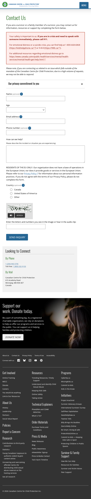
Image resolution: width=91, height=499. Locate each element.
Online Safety (37, 394)
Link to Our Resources (11, 396)
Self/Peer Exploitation (69, 411)
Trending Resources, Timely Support (43, 379)
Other (17, 197)
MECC (4, 381)
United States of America (25, 193)
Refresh (20, 215)
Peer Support (66, 472)
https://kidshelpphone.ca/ (22, 48)
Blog (33, 445)
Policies (6, 425)
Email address (12, 116)
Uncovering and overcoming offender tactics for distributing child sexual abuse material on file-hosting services (13, 467)
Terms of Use (39, 355)
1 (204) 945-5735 (11, 264)
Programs (66, 373)
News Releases (38, 441)
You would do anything (11, 392)
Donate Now (13, 337)
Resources (37, 373)
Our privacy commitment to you (23, 83)
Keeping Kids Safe (39, 390)
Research (7, 438)
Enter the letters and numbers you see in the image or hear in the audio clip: (41, 222)
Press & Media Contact (41, 456)
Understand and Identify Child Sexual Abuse (44, 385)
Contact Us (15, 355)
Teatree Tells (66, 419)
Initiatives (66, 395)
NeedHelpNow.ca (68, 415)
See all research (8, 476)
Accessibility (50, 355)
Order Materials (40, 422)
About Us (5, 355)
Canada (17, 189)
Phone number (17, 128)
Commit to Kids (67, 385)
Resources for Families (70, 465)
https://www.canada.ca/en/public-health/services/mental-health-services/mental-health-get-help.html (39, 58)
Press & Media (39, 436)
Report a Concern (11, 432)
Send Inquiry (17, 237)
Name (13, 94)
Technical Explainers (42, 404)
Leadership (6, 411)
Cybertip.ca (65, 378)
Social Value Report (10, 419)
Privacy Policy (30, 173)
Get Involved (8, 373)
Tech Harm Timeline (40, 460)
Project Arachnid (67, 400)
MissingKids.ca (67, 381)
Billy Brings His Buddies (70, 422)
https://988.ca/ (51, 48)
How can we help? (14, 139)
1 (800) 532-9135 (19, 266)
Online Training (8, 378)
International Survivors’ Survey (73, 408)
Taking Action (37, 398)
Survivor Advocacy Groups (71, 404)
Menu (84, 5)
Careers (5, 389)
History (5, 408)
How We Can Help (68, 461)
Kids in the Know (68, 389)
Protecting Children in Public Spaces (72, 444)
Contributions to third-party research (13, 444)
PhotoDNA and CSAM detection (40, 410)
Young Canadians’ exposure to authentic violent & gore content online (14, 456)
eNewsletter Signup (40, 452)
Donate (5, 385)
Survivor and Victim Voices (71, 468)
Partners (5, 415)
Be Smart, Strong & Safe (70, 430)
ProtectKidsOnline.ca (69, 433)
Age (8, 105)
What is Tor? (37, 416)
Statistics (6, 449)
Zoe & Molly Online (68, 426)
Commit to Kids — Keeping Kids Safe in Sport (71, 438)
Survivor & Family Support (70, 454)
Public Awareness (39, 449)
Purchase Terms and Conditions (40, 428)
